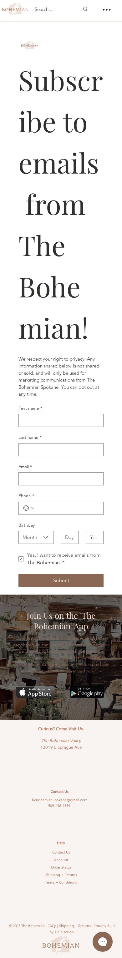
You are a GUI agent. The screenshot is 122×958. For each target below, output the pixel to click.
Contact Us (61, 852)
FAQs (52, 925)
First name (30, 408)
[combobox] (35, 537)
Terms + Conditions (61, 882)
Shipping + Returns (61, 874)
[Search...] (85, 9)
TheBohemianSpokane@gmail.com (58, 800)
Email (25, 466)
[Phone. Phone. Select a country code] (29, 508)
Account (61, 859)
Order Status (61, 867)
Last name (30, 437)
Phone (26, 496)
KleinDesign (64, 932)
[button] (106, 9)
